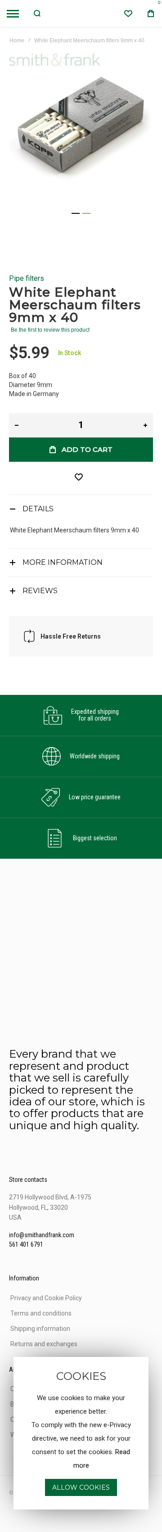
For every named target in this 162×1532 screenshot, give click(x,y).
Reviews (40, 590)
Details (38, 509)
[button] (75, 213)
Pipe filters (26, 278)
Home (16, 40)
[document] (81, 1433)
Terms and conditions (41, 1313)
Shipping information (40, 1328)
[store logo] (81, 13)
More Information (62, 562)
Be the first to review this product (50, 330)
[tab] (81, 509)
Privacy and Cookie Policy (46, 1298)
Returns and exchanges (43, 1343)
